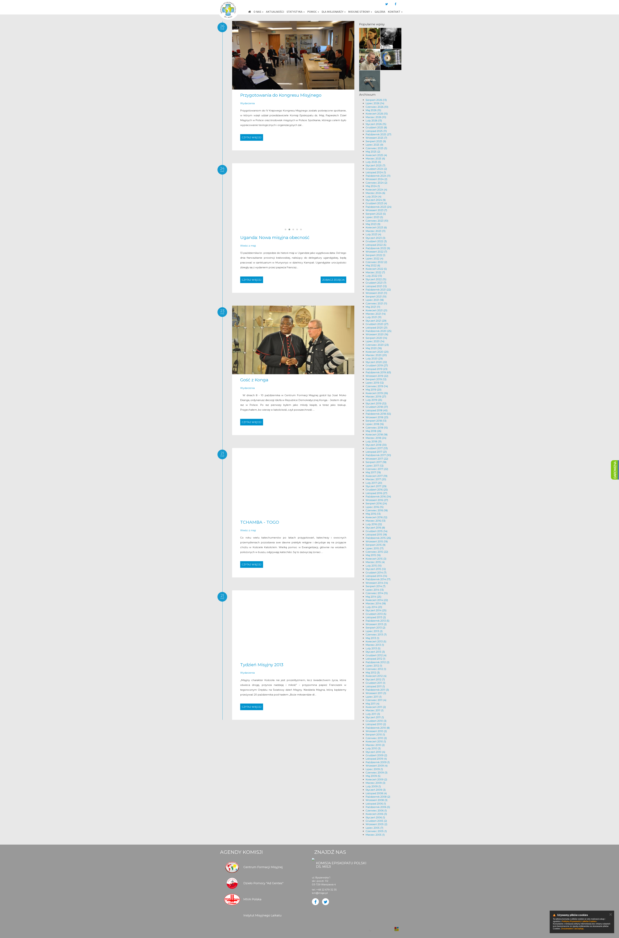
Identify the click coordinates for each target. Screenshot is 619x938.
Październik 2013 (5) (377, 620)
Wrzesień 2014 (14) (377, 582)
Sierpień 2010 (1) (375, 734)
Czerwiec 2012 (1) (376, 669)
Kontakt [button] (394, 12)
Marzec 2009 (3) (375, 782)
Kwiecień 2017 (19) (377, 475)
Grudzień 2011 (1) (375, 682)
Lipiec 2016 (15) (375, 507)
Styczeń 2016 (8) (375, 527)
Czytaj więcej (251, 137)
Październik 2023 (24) (379, 206)
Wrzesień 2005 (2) (376, 824)
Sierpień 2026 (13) (376, 99)
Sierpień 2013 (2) (375, 627)
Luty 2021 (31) (374, 317)
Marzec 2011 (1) (375, 710)
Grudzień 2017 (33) (377, 448)
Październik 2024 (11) (378, 175)
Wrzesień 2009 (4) (377, 765)
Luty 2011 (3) (373, 713)
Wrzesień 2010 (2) (376, 731)
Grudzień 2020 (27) (377, 324)
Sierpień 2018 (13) (376, 420)
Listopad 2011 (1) (375, 686)
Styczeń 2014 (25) (376, 610)
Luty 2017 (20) (374, 482)
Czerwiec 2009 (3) (377, 772)
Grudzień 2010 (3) (376, 720)
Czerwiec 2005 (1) (376, 831)
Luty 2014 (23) (374, 607)
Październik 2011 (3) (377, 689)
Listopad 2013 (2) (376, 617)
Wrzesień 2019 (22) (377, 375)
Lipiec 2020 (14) (375, 341)
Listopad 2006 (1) (376, 803)
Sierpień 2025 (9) (376, 141)
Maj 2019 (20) (374, 389)
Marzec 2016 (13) (376, 520)
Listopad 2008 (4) (376, 793)
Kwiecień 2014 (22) (377, 600)
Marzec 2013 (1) (375, 644)
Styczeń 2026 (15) (376, 124)
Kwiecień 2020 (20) (377, 351)
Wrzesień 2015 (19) (377, 541)
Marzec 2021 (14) (376, 313)
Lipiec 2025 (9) (374, 144)
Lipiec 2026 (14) (375, 103)
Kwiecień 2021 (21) (376, 310)
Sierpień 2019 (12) (376, 379)
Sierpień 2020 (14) (376, 337)
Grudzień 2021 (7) (376, 282)
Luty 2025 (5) (373, 161)
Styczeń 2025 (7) (375, 165)
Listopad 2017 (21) (376, 451)
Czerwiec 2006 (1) (376, 810)
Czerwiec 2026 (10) (377, 106)
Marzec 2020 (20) (376, 355)
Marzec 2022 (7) (375, 272)
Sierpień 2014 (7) (376, 586)
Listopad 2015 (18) (376, 534)
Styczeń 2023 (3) (375, 237)
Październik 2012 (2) (377, 662)
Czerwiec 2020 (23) (377, 344)
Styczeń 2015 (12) (376, 569)
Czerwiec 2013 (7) (376, 634)
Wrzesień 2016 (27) (377, 500)
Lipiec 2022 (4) (374, 258)
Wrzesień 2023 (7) (376, 210)
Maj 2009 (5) (373, 775)
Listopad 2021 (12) (376, 286)
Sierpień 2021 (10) (376, 296)
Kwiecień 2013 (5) (376, 641)
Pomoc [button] (312, 12)
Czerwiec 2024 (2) (376, 182)
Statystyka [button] (295, 12)
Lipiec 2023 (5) (374, 217)
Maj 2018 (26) (373, 431)
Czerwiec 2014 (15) (377, 593)
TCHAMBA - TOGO (259, 522)
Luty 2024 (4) (373, 196)
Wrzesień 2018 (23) (377, 417)
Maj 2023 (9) (373, 224)
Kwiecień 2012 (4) (376, 675)
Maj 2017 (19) (373, 472)
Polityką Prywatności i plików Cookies (579, 921)
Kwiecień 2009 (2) (376, 779)
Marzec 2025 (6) (375, 158)
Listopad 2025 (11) (376, 131)
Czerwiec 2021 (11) (376, 303)
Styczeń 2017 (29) (376, 486)
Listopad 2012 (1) (375, 658)
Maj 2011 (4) (372, 703)
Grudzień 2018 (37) (377, 406)
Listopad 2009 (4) (376, 758)
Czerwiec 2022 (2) (376, 262)
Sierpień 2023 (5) (376, 213)
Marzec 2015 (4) (375, 562)
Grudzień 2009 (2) (376, 755)
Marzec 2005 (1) (375, 834)
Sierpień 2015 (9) (376, 544)
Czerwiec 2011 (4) (376, 700)
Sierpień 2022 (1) (375, 255)
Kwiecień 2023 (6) (376, 227)
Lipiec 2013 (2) (374, 631)
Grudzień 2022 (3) (376, 241)
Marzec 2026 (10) (376, 117)
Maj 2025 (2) (373, 151)
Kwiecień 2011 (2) (376, 707)
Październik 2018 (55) (378, 413)
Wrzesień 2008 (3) (377, 800)
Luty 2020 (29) (374, 358)
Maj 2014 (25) (373, 596)
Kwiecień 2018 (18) (377, 434)
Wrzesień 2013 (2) (376, 624)
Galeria (380, 12)
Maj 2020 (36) (374, 348)
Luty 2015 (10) (374, 565)
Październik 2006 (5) (378, 807)
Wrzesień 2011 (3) (376, 693)
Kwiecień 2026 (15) (377, 113)
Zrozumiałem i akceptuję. (572, 929)
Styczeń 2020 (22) (376, 362)
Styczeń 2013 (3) (375, 651)
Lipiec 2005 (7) (374, 827)
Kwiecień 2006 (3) (376, 813)
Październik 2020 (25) (379, 331)
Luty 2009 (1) (373, 786)
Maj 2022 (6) (373, 265)
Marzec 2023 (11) (376, 231)
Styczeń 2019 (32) (376, 403)
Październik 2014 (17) (378, 579)
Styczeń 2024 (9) (376, 199)
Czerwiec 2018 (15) (377, 427)
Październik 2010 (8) (378, 727)
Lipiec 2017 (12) (375, 465)
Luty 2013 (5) (373, 648)
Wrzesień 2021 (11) (376, 293)
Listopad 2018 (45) (377, 410)
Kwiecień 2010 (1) (376, 741)
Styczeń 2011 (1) (375, 717)
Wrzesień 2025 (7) (376, 137)
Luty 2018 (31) (374, 441)
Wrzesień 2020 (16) (377, 334)
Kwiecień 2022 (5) (376, 268)
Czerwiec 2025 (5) (376, 148)
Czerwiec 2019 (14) (377, 386)
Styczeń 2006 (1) (375, 817)
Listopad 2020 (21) (377, 327)
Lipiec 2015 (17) (375, 548)
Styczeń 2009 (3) (376, 789)
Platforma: (383, 927)
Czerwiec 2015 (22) (377, 551)
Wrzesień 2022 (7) (376, 251)
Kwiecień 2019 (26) (377, 393)
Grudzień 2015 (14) (377, 531)
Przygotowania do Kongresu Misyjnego (280, 95)
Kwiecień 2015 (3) (376, 558)
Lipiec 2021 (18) (375, 299)
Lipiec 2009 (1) (374, 769)
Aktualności (275, 12)
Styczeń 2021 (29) (376, 320)
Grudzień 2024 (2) (376, 168)
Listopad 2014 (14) (376, 575)
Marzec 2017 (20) (376, 479)
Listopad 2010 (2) (376, 724)
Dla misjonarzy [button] (333, 12)
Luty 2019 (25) (374, 399)
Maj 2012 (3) (373, 672)
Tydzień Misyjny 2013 (261, 664)
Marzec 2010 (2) (375, 745)
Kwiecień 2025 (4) (376, 155)
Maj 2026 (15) (373, 110)
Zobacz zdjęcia (333, 279)
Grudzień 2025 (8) (376, 127)
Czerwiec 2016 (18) (377, 510)
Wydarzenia (247, 103)
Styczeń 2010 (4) (375, 751)
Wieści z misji (248, 245)
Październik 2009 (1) (378, 762)
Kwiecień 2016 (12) (376, 517)
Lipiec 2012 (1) (374, 665)
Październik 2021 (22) (378, 289)
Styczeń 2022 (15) (376, 279)
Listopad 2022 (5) (376, 244)
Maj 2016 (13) (373, 513)
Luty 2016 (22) (374, 524)
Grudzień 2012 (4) (376, 655)
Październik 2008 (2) (378, 796)
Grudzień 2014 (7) (376, 572)
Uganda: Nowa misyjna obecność (275, 237)
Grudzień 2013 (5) (376, 613)
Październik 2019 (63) (378, 372)
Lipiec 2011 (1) (374, 696)
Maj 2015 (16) (373, 555)
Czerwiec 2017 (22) (377, 469)
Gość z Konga (254, 379)
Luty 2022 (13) (374, 275)
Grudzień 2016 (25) (377, 489)
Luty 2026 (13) (374, 120)
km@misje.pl (320, 893)
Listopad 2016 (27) (376, 493)
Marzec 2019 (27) (376, 396)
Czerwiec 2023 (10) (377, 220)
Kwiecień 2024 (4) (376, 189)
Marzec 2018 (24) (376, 437)
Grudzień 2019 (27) (377, 365)
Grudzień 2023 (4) (376, 203)
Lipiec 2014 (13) (375, 589)
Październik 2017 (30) (378, 455)
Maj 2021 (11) (373, 306)
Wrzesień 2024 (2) (376, 179)
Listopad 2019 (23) (377, 369)
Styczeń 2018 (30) (376, 444)
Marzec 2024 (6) (375, 193)
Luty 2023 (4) (373, 234)
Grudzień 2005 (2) (376, 820)
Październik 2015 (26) (378, 537)
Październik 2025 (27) (378, 134)
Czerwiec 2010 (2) (376, 738)
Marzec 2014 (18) (376, 603)
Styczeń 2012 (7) (375, 679)
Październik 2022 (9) (378, 248)
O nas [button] (258, 12)
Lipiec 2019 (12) (375, 382)
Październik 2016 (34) (378, 496)
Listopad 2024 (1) (376, 172)
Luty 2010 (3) (373, 748)
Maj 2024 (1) (373, 186)
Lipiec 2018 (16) (375, 424)
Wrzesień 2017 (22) (377, 458)
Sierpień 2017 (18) (376, 462)
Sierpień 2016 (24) (376, 503)
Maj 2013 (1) (372, 638)
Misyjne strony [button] (359, 12)
